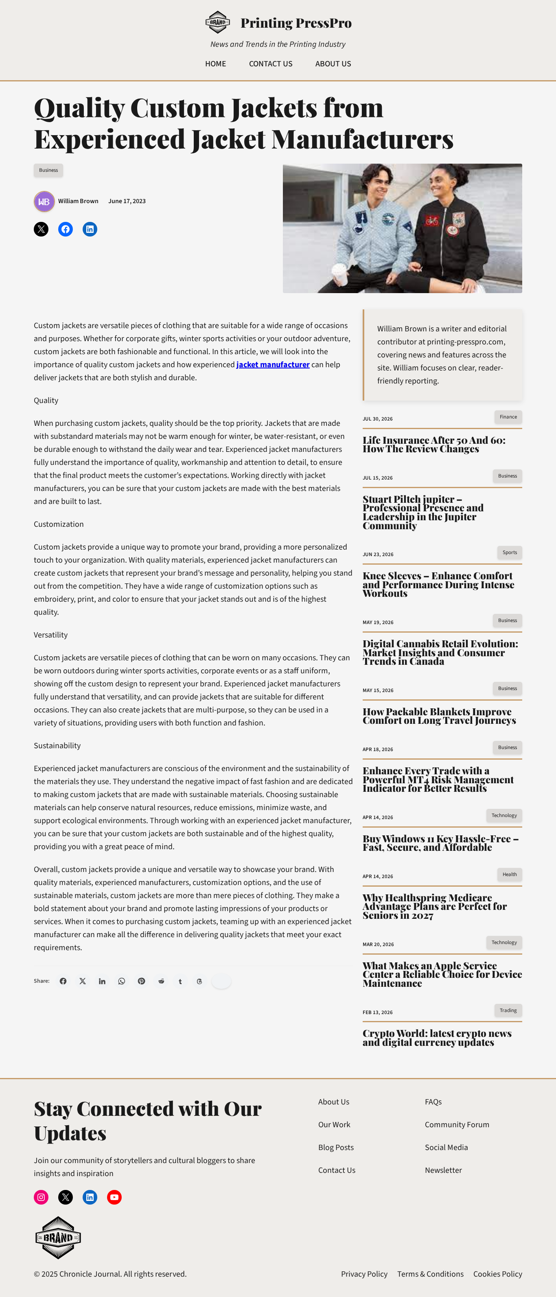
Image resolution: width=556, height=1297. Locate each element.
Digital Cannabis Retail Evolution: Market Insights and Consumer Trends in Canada (440, 652)
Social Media (446, 1147)
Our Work (334, 1124)
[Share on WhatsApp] (121, 981)
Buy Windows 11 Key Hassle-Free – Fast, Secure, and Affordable (441, 843)
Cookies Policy (497, 1274)
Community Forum (457, 1124)
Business (48, 170)
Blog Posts (336, 1147)
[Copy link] (221, 981)
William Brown (78, 201)
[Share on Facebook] (63, 981)
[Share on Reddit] (161, 981)
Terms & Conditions (430, 1274)
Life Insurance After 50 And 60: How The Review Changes (434, 444)
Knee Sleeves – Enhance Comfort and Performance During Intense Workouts (438, 584)
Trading (508, 1010)
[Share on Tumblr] (180, 981)
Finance (508, 417)
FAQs (433, 1102)
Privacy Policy (364, 1274)
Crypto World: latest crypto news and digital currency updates (437, 1037)
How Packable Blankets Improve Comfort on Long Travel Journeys (439, 716)
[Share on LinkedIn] (102, 981)
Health (510, 874)
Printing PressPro (296, 22)
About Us (333, 1102)
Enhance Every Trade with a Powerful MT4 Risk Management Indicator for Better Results (438, 779)
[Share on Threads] (200, 981)
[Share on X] (82, 981)
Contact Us (336, 1170)
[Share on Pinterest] (141, 981)
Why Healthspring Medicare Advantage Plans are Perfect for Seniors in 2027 (435, 906)
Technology (504, 815)
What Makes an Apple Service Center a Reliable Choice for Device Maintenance (442, 974)
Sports (510, 552)
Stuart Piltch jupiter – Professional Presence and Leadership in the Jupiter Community (423, 512)
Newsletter (443, 1170)
